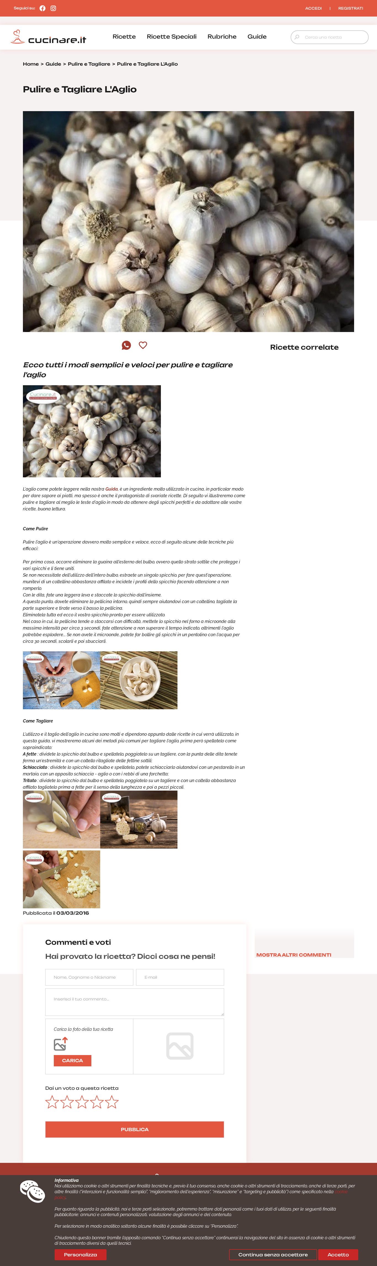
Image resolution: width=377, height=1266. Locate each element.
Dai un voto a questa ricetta (82, 1088)
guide (257, 36)
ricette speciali (172, 36)
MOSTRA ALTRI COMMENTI (293, 955)
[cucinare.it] (48, 36)
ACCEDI (313, 8)
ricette (124, 36)
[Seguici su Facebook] (41, 8)
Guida (111, 489)
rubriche (222, 36)
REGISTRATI (350, 8)
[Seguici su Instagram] (52, 8)
